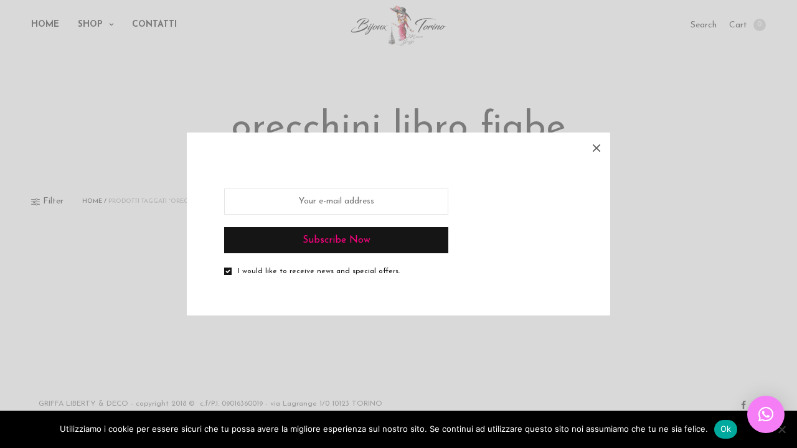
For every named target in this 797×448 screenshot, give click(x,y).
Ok (726, 429)
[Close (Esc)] (596, 146)
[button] (766, 414)
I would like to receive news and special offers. (319, 271)
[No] (781, 429)
